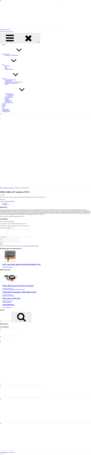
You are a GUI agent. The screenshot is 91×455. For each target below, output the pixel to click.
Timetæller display (8, 100)
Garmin (6, 84)
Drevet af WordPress (10, 452)
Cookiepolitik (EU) (6, 111)
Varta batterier (7, 101)
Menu (39, 42)
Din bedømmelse (3, 227)
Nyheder (4, 103)
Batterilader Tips (10, 94)
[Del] (2, 453)
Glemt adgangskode (9, 69)
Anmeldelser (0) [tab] (5, 204)
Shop (3, 64)
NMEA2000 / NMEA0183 (9, 187)
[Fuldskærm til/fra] (1, 453)
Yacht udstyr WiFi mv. (9, 102)
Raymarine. (7, 98)
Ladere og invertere (9, 93)
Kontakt (4, 105)
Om (3, 108)
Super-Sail (7, 99)
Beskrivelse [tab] (4, 203)
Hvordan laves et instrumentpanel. (11, 55)
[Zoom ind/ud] (0, 453)
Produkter (4, 78)
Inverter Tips (9, 95)
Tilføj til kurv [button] (10, 267)
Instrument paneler (6, 54)
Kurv (6, 66)
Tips (3, 107)
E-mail (1, 241)
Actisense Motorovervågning (10, 79)
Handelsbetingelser (6, 110)
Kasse (6, 68)
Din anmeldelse (3, 237)
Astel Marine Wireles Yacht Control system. (13, 81)
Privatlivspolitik (5, 109)
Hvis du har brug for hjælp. (5, 29)
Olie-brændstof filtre (9, 97)
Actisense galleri (8, 80)
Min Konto (7, 65)
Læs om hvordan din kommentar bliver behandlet (29, 245)
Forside (3, 44)
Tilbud (3, 104)
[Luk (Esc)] (4, 453)
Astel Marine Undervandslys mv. (11, 83)
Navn (1, 239)
